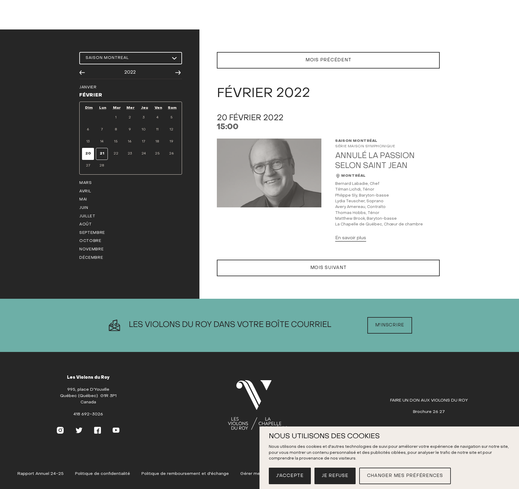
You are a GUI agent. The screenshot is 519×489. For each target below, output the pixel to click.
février (90, 95)
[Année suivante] (178, 72)
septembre (92, 233)
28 (101, 165)
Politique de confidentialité (102, 474)
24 (143, 153)
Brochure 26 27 (429, 412)
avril (85, 191)
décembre (91, 258)
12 (171, 129)
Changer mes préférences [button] (405, 476)
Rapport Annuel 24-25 (40, 474)
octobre (90, 241)
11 (157, 129)
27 (88, 165)
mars (85, 183)
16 (130, 141)
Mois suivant (328, 268)
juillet (87, 216)
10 (144, 129)
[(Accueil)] (258, 405)
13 (88, 141)
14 (102, 141)
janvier (88, 87)
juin (83, 208)
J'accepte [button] (290, 476)
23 (130, 153)
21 (102, 153)
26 (171, 153)
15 (116, 141)
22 (116, 153)
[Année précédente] (82, 72)
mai (83, 199)
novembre (91, 249)
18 (157, 141)
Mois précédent (328, 60)
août (85, 224)
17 (143, 141)
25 (157, 153)
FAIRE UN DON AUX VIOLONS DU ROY (429, 400)
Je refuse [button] (335, 476)
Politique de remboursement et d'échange (185, 474)
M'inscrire (390, 325)
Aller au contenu (259, 23)
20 (88, 153)
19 (171, 141)
